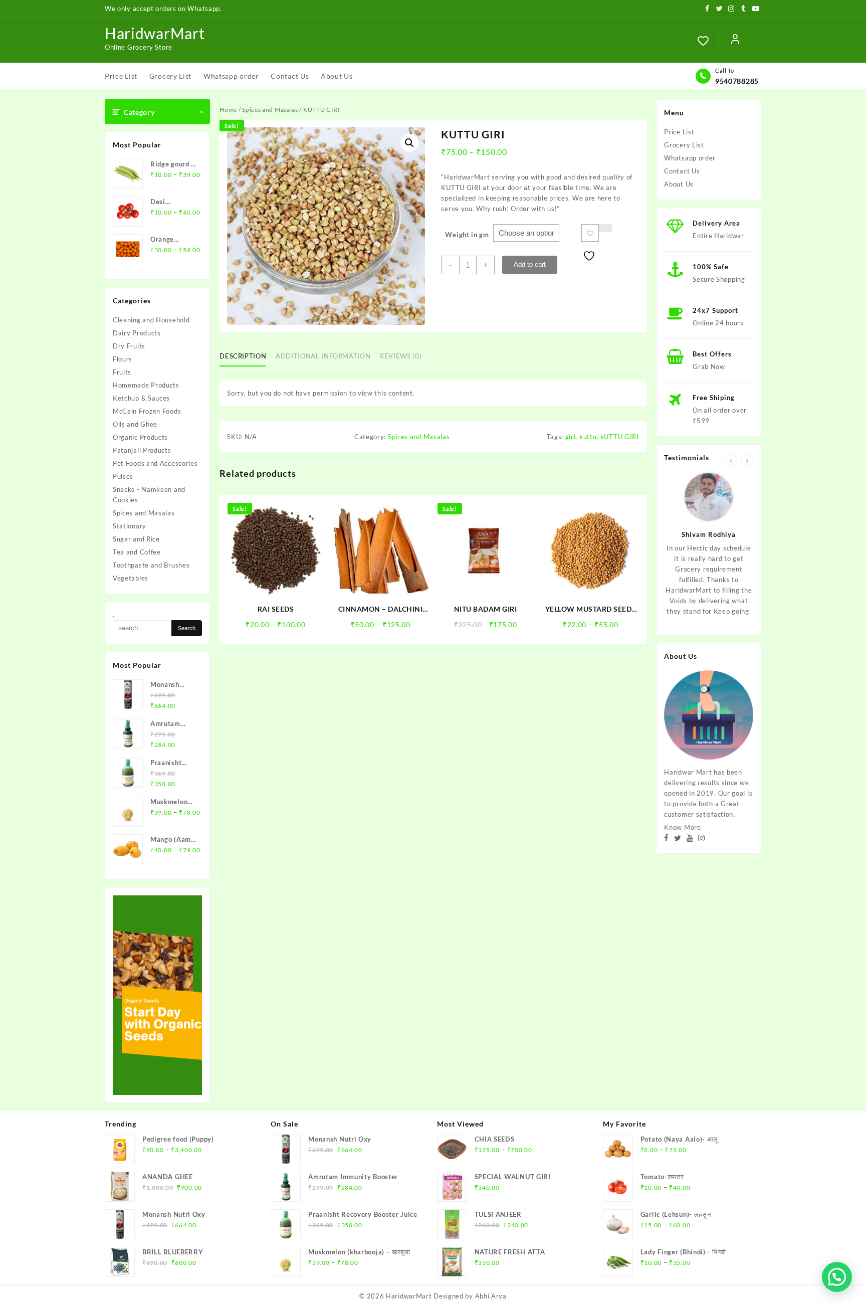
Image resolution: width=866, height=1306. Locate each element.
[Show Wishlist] (708, 40)
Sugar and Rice (136, 539)
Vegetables (130, 578)
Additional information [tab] (323, 356)
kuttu (588, 437)
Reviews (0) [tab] (400, 356)
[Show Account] (735, 40)
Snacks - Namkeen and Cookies (149, 494)
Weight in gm (467, 235)
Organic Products (140, 437)
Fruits (122, 372)
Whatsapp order (690, 158)
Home (228, 109)
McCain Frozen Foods (147, 411)
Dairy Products (137, 333)
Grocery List (684, 145)
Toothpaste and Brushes (151, 565)
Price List (679, 132)
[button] (409, 143)
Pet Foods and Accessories (155, 463)
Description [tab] (243, 356)
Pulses (123, 476)
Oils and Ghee (135, 424)
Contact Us (682, 171)
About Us (679, 184)
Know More (682, 827)
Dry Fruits (129, 346)
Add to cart (530, 264)
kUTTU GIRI (619, 437)
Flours (122, 359)
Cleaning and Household (151, 320)
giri (570, 437)
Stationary (129, 526)
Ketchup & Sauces (141, 398)
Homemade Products (146, 385)
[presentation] (731, 460)
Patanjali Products (142, 450)
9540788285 (737, 81)
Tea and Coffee (137, 552)
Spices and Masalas (144, 513)
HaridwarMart (154, 33)
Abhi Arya (491, 1296)
